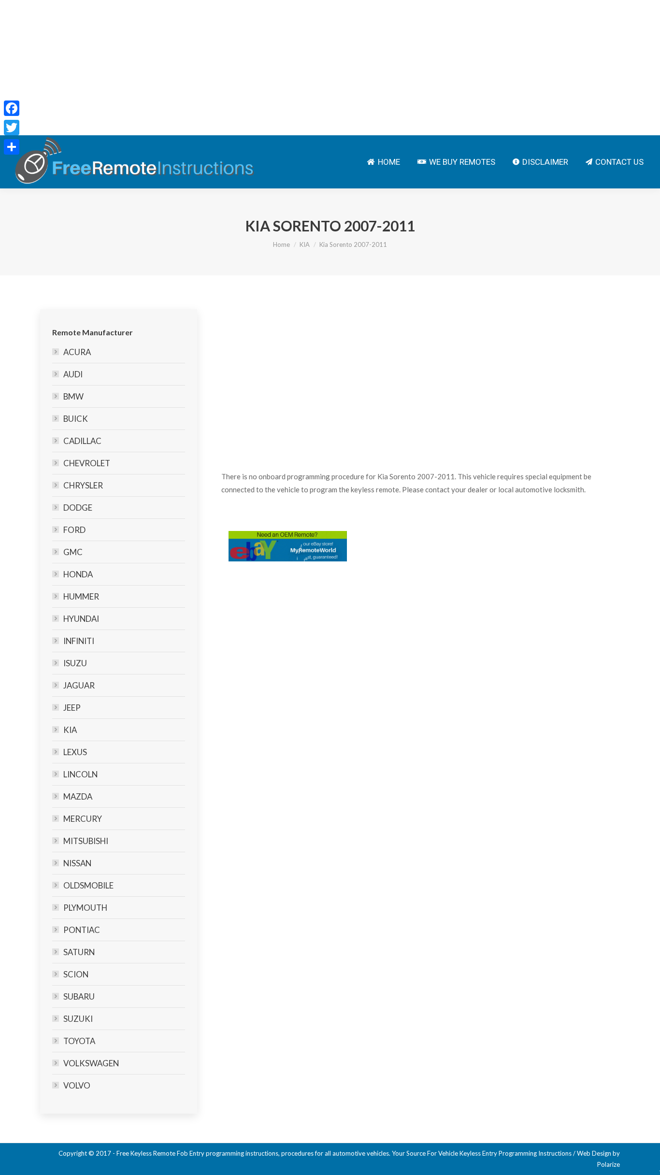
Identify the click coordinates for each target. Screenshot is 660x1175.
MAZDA (77, 796)
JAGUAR (79, 685)
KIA (305, 244)
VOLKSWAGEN (91, 1063)
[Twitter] (11, 127)
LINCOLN (80, 774)
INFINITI (78, 641)
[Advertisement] (290, 67)
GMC (73, 552)
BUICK (75, 419)
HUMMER (81, 596)
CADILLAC (82, 441)
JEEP (72, 707)
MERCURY (82, 819)
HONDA (78, 574)
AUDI (73, 374)
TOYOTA (79, 1041)
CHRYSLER (83, 485)
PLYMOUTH (85, 908)
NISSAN (77, 863)
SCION (75, 974)
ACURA (77, 352)
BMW (73, 396)
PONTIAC (81, 930)
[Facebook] (11, 108)
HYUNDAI (81, 619)
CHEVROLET (86, 463)
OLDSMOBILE (88, 885)
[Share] (11, 147)
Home (281, 244)
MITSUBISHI (85, 841)
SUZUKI (78, 1019)
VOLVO (76, 1085)
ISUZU (75, 663)
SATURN (79, 952)
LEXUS (75, 752)
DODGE (77, 507)
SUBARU (79, 996)
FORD (74, 530)
